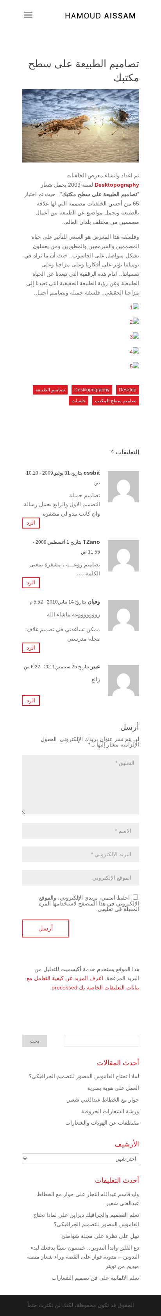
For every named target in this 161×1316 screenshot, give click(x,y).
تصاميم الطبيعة (50, 390)
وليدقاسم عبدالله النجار (113, 1194)
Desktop (127, 390)
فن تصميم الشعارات (75, 1278)
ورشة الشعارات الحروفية (110, 1111)
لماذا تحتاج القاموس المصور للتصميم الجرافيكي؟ (84, 1076)
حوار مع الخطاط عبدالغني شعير (103, 1099)
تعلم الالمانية (125, 1278)
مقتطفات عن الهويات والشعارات (102, 1123)
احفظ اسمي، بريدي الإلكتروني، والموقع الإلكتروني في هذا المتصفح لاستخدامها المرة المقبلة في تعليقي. (89, 903)
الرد (31, 523)
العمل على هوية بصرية (113, 1088)
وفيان (94, 601)
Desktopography (117, 185)
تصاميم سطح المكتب (115, 401)
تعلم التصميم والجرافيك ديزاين (104, 1215)
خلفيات (79, 401)
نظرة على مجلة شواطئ (89, 1236)
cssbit (92, 473)
